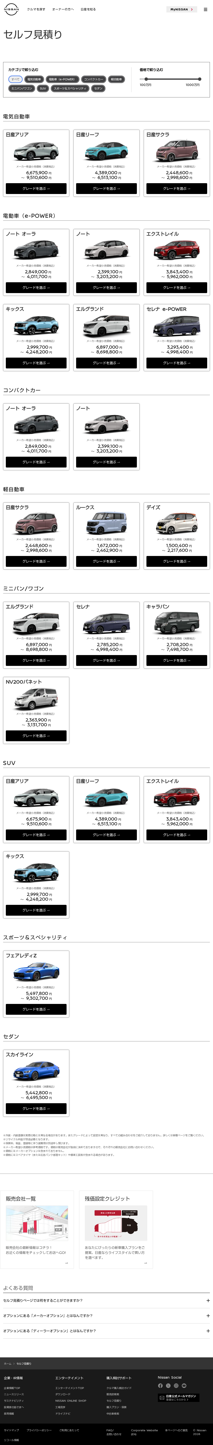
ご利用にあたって (69, 1430)
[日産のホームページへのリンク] (11, 9)
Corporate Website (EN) (144, 1432)
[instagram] (176, 1385)
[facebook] (160, 1385)
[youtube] (184, 1385)
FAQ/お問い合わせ (113, 1432)
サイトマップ (11, 1430)
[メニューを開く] (205, 9)
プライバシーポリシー (39, 1430)
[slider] (146, 79)
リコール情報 (11, 1440)
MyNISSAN (179, 9)
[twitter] (168, 1385)
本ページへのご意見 (176, 1430)
